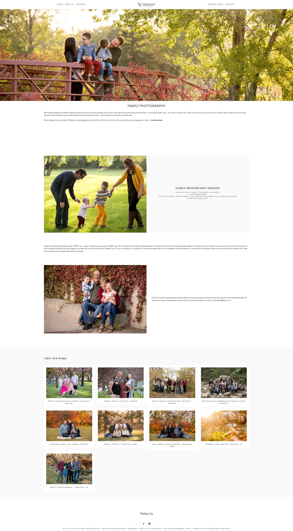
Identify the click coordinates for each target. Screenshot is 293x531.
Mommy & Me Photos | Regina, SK (224, 444)
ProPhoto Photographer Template (211, 529)
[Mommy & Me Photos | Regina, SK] (224, 426)
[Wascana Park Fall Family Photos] (69, 426)
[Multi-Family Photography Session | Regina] (172, 382)
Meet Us (69, 4)
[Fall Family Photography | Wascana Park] (172, 426)
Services (81, 4)
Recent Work (216, 4)
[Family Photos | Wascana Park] (121, 426)
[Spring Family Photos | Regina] (121, 382)
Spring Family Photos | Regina (121, 401)
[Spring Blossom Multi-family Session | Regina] (69, 382)
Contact (230, 4)
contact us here (156, 120)
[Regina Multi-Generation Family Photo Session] (224, 382)
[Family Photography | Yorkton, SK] (69, 469)
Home (60, 4)
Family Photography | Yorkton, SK (69, 487)
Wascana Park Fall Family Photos (69, 444)
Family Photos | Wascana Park (121, 444)
